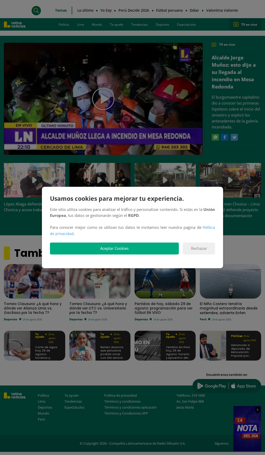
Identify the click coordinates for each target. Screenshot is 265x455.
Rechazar (199, 248)
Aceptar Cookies (114, 248)
